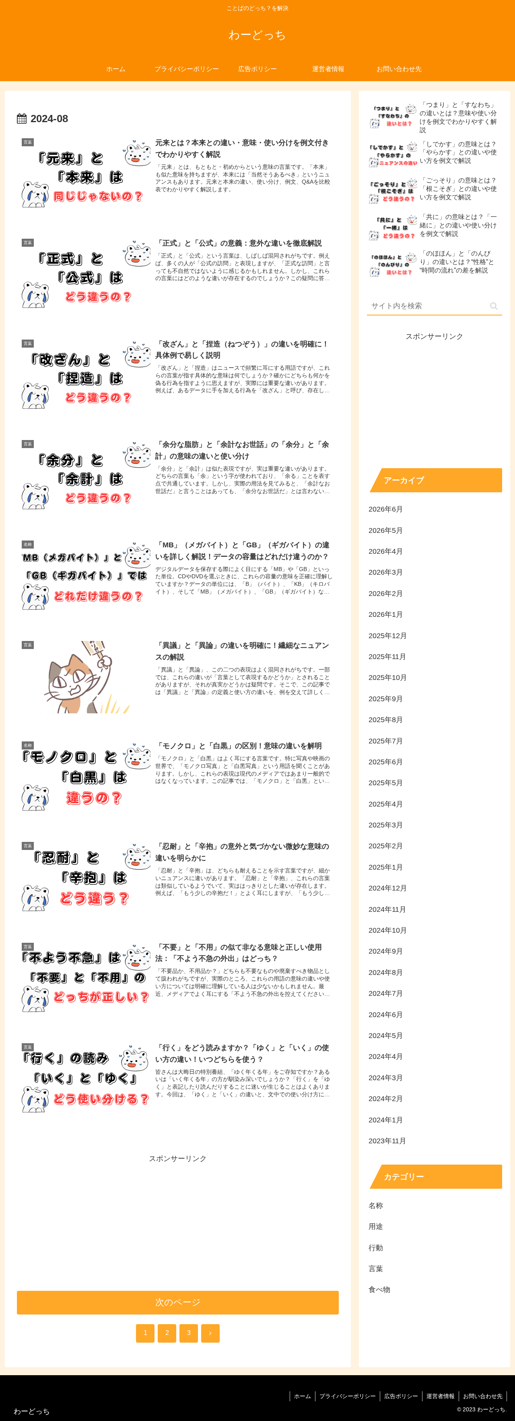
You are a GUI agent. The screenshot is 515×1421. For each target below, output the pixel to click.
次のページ (178, 1302)
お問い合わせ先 (483, 1396)
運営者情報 (440, 1396)
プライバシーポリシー (347, 1396)
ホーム (302, 1396)
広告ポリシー (401, 1396)
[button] (494, 306)
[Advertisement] (178, 1221)
